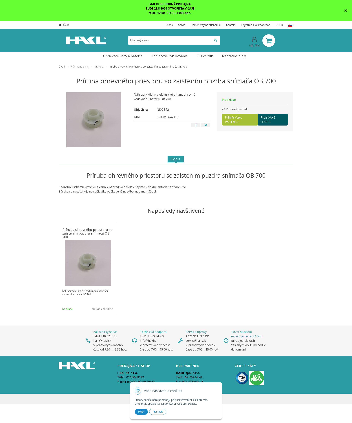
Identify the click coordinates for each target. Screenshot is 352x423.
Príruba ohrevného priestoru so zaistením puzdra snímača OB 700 (87, 233)
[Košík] (268, 40)
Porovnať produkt (236, 109)
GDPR (279, 25)
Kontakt (230, 25)
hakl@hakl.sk (195, 382)
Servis (181, 25)
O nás (169, 25)
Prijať (141, 411)
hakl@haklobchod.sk (141, 382)
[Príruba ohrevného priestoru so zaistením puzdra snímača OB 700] (94, 119)
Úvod (66, 25)
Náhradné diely (79, 66)
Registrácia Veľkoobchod (255, 25)
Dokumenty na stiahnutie (206, 25)
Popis (175, 159)
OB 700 (98, 66)
